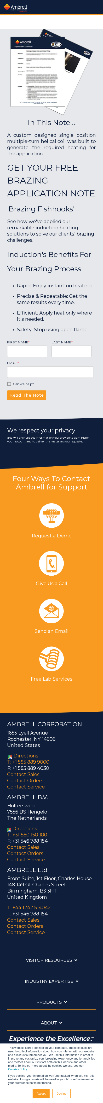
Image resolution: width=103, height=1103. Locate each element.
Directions (25, 756)
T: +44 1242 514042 (29, 907)
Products (49, 1002)
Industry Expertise (49, 981)
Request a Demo (52, 536)
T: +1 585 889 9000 (28, 762)
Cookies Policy (17, 1069)
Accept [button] (41, 1093)
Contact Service (26, 787)
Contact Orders (25, 780)
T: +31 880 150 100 (27, 835)
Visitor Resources (49, 960)
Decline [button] (62, 1093)
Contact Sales (23, 774)
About (49, 1023)
